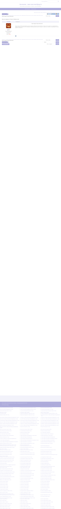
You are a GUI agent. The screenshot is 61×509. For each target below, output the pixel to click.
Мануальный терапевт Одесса (4, 432)
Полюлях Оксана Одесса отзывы (25, 466)
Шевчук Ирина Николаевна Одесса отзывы (6, 451)
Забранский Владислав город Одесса (26, 441)
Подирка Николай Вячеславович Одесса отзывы (7, 447)
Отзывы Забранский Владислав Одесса (26, 438)
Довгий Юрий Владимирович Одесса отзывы (27, 447)
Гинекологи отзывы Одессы (25, 484)
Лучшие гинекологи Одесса (45, 484)
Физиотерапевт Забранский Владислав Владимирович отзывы (30, 420)
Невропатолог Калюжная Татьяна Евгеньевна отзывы (49, 454)
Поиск (56, 12)
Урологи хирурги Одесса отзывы (46, 500)
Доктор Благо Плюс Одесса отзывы (46, 447)
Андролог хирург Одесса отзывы (25, 506)
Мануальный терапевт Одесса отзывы (5, 429)
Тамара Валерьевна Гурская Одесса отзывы (27, 494)
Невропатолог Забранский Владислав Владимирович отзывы (30, 423)
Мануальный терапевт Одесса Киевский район (7, 435)
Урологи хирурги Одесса (44, 498)
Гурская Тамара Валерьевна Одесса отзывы (27, 496)
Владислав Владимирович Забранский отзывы (27, 413)
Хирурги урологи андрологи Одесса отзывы (47, 506)
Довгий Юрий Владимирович (45, 445)
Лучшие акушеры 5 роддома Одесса (26, 463)
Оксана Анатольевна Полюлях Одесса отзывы (7, 458)
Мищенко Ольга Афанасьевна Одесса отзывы (48, 479)
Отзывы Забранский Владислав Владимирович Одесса (49, 438)
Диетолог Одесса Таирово (45, 412)
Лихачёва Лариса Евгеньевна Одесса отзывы (6, 493)
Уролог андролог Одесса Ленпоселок (37, 15)
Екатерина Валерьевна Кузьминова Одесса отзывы (28, 407)
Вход (46, 1)
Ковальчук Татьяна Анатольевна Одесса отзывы (48, 449)
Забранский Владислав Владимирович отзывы (48, 441)
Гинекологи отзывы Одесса (25, 487)
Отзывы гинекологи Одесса (4, 489)
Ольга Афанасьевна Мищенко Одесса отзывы (7, 473)
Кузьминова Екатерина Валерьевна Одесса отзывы (48, 410)
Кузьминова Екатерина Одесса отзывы (6, 410)
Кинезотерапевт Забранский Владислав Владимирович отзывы (9, 417)
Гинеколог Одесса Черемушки (45, 481)
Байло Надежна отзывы (3, 467)
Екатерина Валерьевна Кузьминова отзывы (6, 407)
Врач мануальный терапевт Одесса (46, 429)
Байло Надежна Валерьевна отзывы (46, 467)
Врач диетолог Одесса (3, 412)
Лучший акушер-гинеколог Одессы (26, 461)
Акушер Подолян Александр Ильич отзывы (47, 458)
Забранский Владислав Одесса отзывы (6, 443)
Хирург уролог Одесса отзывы (25, 498)
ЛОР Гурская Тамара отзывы (45, 496)
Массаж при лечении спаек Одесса (46, 476)
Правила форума (52, 12)
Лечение (27, 15)
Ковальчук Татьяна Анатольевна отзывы (27, 449)
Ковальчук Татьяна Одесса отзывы (5, 449)
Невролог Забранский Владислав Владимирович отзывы (8, 423)
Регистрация (43, 1)
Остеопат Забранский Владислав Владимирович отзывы (29, 425)
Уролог (30, 15)
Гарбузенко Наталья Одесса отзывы (46, 470)
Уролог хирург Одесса (3, 500)
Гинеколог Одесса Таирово (4, 481)
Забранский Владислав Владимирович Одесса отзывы (8, 444)
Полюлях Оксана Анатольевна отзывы (6, 466)
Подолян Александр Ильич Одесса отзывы (6, 461)
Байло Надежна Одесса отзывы (25, 467)
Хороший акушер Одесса (44, 461)
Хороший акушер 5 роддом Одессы (26, 464)
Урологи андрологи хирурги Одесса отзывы (27, 508)
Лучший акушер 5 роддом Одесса (46, 464)
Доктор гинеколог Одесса (4, 492)
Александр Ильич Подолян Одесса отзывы (27, 458)
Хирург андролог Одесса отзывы (5, 506)
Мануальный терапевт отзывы (45, 426)
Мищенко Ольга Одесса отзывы (25, 479)
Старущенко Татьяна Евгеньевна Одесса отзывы (28, 470)
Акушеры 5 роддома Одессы (45, 463)
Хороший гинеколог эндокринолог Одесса (27, 490)
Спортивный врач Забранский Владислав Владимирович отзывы (9, 420)
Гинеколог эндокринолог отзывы (25, 492)
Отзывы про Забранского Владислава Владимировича (8, 438)
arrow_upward (59, 507)
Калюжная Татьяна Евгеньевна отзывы (6, 454)
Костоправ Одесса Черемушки (45, 432)
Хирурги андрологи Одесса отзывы (5, 508)
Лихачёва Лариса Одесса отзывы (25, 493)
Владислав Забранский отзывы (4, 414)
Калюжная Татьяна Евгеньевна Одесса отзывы (28, 454)
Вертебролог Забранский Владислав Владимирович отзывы (50, 423)
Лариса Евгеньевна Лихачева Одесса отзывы (27, 473)
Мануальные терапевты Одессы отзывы (26, 429)
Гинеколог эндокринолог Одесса (46, 490)
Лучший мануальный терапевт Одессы (26, 430)
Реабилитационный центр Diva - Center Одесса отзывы (8, 445)
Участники (48, 12)
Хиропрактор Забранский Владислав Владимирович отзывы (50, 417)
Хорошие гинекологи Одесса (45, 487)
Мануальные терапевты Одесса (25, 432)
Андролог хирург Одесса (3, 498)
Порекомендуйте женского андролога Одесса (48, 508)
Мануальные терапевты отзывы (25, 426)
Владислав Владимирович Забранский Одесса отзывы (49, 413)
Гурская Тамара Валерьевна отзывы (5, 496)
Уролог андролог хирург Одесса (46, 503)
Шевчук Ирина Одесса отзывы (25, 451)
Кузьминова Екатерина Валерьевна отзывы (27, 410)
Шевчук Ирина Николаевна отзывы (46, 451)
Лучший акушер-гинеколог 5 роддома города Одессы (8, 464)
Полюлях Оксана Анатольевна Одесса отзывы (48, 466)
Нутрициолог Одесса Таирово (25, 412)
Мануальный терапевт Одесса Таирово (47, 443)
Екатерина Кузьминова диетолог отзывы (47, 409)
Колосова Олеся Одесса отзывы (46, 473)
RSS (58, 12)
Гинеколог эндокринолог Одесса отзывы (6, 490)
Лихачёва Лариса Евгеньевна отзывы (46, 492)
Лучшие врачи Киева (3, 413)
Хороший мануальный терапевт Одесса (6, 430)
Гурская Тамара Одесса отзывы (46, 494)
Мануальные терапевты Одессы (45, 430)
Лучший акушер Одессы (3, 463)
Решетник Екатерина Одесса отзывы (46, 407)
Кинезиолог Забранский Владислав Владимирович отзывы (29, 417)
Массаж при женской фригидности (26, 476)
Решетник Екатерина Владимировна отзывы (6, 409)
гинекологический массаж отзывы (46, 478)
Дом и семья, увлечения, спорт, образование (19, 15)
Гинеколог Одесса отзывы (24, 489)
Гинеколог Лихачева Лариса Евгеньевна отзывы (7, 476)
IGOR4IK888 (8, 21)
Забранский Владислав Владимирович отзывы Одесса (29, 435)
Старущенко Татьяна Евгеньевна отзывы (6, 470)
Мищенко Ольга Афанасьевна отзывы (5, 479)
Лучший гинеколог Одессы (4, 484)
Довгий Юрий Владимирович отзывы (26, 445)
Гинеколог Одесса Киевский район (26, 481)
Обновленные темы (37, 12)
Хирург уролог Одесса (24, 500)
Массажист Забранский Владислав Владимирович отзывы (50, 425)
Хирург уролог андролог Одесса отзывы (6, 503)
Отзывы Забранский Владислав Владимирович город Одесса (9, 441)
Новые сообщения (43, 12)
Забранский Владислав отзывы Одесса (47, 435)
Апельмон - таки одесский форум (30, 4)
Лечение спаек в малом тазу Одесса (5, 478)
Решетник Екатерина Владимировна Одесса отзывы (28, 409)
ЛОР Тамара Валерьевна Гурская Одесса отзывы (7, 494)
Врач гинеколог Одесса (44, 489)
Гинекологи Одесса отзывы (4, 487)
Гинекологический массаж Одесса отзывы (27, 478)
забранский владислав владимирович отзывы (7, 425)
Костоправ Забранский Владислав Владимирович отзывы (49, 420)
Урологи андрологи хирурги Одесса (26, 503)
